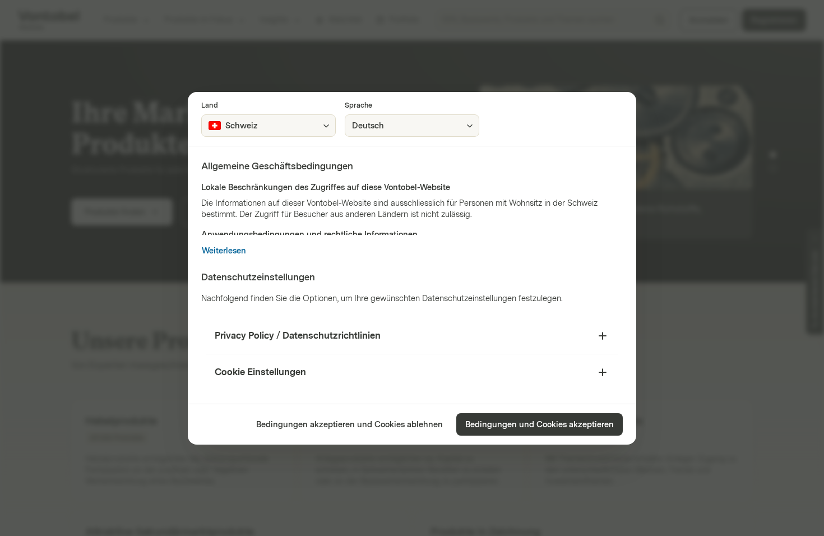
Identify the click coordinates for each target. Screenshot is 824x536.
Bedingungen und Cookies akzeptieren (539, 424)
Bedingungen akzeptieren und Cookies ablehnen (349, 424)
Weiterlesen (224, 251)
